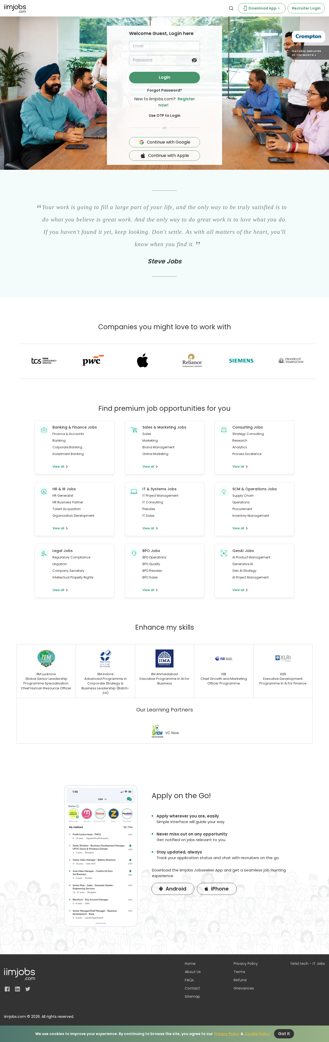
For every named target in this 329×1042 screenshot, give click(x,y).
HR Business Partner (67, 502)
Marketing (150, 440)
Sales (146, 434)
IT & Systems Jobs (159, 489)
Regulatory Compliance (71, 557)
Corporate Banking (67, 447)
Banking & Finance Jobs (74, 427)
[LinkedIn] (17, 989)
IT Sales (148, 515)
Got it (284, 1034)
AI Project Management (250, 577)
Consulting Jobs (247, 427)
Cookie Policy (257, 1033)
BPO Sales (150, 577)
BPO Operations (154, 557)
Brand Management (158, 447)
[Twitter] (28, 989)
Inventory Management (250, 515)
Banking (59, 440)
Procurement (242, 509)
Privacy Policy (226, 1033)
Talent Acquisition (66, 509)
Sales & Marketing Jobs (164, 427)
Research (239, 440)
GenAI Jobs (243, 550)
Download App (263, 8)
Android (176, 888)
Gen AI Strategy (244, 570)
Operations (241, 502)
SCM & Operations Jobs (254, 489)
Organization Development (73, 515)
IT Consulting (152, 502)
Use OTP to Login (164, 115)
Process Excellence (246, 454)
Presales (148, 509)
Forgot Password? (164, 90)
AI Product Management (251, 557)
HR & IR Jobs (64, 489)
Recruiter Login (306, 8)
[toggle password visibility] (194, 60)
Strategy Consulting (248, 434)
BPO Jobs (151, 550)
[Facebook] (7, 989)
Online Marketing (155, 454)
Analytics (239, 447)
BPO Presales (152, 570)
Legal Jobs (62, 550)
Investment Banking (68, 454)
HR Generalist (62, 495)
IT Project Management (160, 495)
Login (164, 77)
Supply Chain (243, 495)
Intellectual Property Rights (73, 577)
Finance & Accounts (68, 434)
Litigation (59, 564)
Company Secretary (68, 570)
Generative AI (242, 564)
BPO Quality (151, 564)
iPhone (220, 888)
